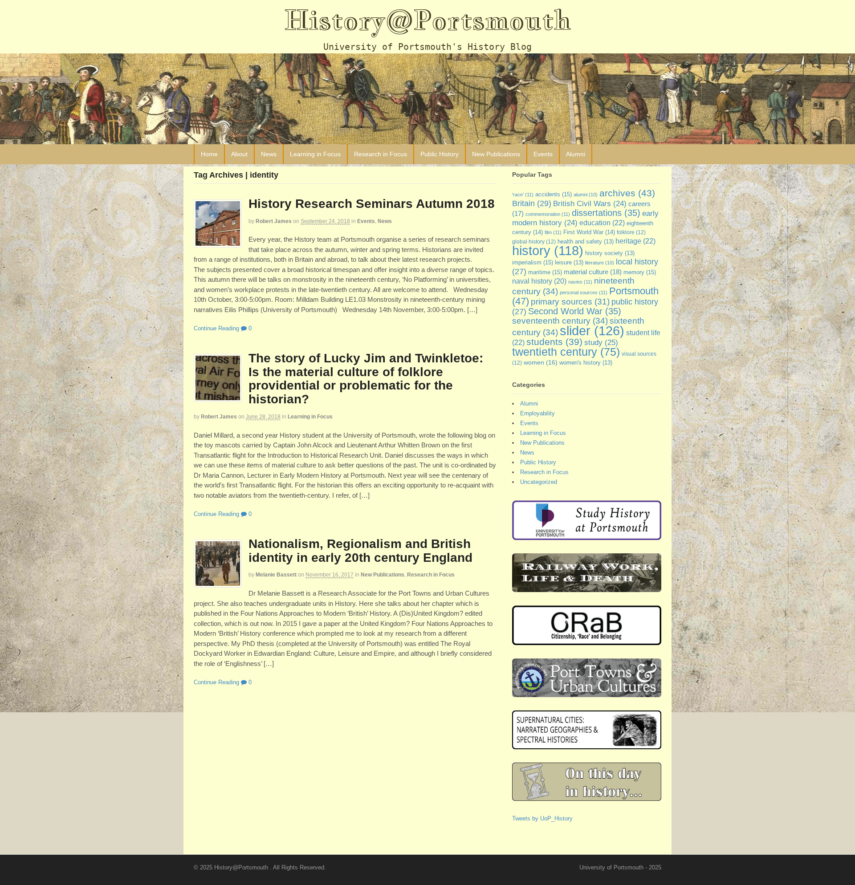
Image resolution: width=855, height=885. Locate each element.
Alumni (575, 154)
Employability (537, 413)
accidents (553, 194)
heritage (635, 241)
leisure (569, 263)
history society (610, 253)
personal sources (583, 292)
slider (592, 330)
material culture (593, 272)
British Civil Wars (590, 203)
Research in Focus (380, 154)
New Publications (496, 154)
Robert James (274, 221)
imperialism (532, 262)
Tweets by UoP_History (542, 818)
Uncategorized (538, 482)
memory (639, 272)
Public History (439, 154)
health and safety (586, 242)
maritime (545, 272)
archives (627, 193)
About (239, 154)
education (602, 223)
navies (580, 281)
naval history (539, 281)
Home (209, 154)
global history (534, 242)
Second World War (574, 311)
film (553, 232)
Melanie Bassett (276, 575)
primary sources (570, 301)
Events (543, 154)
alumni (586, 194)
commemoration (547, 214)
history (547, 251)
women (541, 362)
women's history (585, 363)
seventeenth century (560, 320)
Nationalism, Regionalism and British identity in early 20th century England (360, 550)
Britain (531, 203)
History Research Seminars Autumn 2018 (371, 204)
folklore (631, 232)
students (554, 342)
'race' (522, 194)
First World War (589, 232)
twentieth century (566, 351)
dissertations (606, 213)
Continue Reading (216, 328)
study (601, 342)
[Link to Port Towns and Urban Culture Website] (586, 693)
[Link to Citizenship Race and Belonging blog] (586, 640)
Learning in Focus (315, 154)
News (269, 154)
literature (599, 262)
